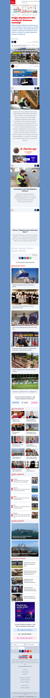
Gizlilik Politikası (25, 680)
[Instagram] (25, 651)
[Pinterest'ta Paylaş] (28, 258)
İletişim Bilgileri (25, 687)
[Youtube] (28, 651)
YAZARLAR (16, 648)
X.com (26, 402)
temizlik (24, 248)
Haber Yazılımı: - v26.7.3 (25, 696)
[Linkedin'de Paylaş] (25, 258)
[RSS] (30, 651)
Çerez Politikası (25, 682)
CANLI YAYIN (31, 644)
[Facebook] (20, 651)
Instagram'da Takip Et (26, 638)
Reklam (25, 674)
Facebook (16, 402)
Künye (25, 669)
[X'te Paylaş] (15, 42)
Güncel (18, 14)
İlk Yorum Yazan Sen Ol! (26, 262)
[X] (23, 651)
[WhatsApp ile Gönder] (30, 258)
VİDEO (15, 644)
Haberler (13, 14)
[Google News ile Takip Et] (36, 66)
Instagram (34, 402)
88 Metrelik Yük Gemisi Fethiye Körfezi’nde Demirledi (27, 2)
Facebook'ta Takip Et (26, 630)
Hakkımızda (25, 672)
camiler (16, 38)
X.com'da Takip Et (26, 634)
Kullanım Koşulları (25, 677)
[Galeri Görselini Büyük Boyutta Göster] (25, 100)
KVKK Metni (25, 685)
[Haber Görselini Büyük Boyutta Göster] (25, 56)
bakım (31, 248)
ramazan (23, 251)
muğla (15, 251)
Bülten (16, 66)
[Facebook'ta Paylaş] (12, 42)
